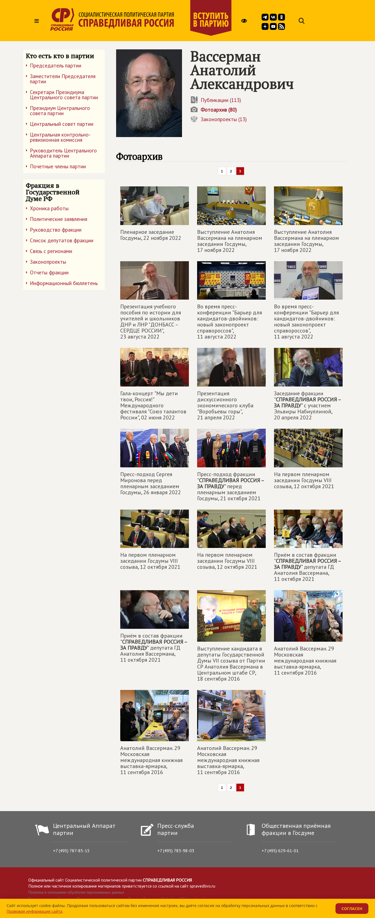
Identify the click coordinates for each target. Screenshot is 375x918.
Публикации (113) (221, 100)
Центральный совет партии (61, 124)
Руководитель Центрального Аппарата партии (63, 153)
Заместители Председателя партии (63, 79)
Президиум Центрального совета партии (60, 110)
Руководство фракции (56, 229)
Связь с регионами (51, 251)
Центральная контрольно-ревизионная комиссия (60, 137)
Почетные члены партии (58, 166)
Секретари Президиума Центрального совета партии (64, 95)
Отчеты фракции (49, 272)
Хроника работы (49, 208)
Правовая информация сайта (34, 911)
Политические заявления (58, 219)
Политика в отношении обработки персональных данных (76, 892)
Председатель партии (55, 65)
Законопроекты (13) (224, 119)
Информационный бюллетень (64, 283)
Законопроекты (48, 261)
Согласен (352, 908)
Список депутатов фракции (61, 240)
